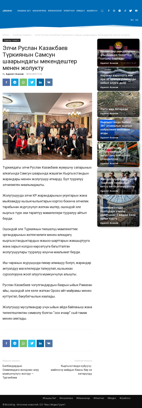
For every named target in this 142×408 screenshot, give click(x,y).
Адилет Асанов (14, 73)
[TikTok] (125, 11)
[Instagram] (114, 11)
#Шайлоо (125, 398)
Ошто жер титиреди (114, 109)
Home (6, 35)
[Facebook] (108, 11)
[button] (102, 10)
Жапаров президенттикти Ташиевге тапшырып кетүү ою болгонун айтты (118, 182)
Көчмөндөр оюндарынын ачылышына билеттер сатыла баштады (117, 55)
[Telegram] (119, 11)
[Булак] (8, 11)
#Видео (112, 398)
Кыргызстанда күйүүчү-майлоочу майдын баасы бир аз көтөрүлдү (71, 369)
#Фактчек (99, 398)
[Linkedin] (40, 82)
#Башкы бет (49, 398)
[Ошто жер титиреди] (118, 104)
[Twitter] (130, 11)
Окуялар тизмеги (22, 35)
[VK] (49, 82)
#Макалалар (83, 398)
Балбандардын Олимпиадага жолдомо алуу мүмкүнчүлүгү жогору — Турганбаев (21, 371)
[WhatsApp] (23, 82)
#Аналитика (66, 398)
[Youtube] (136, 11)
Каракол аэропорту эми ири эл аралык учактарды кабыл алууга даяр (118, 79)
